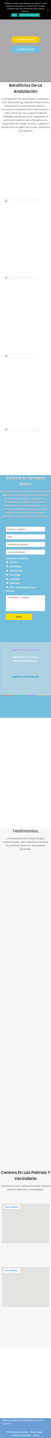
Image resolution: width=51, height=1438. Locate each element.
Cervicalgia (15, 575)
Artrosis (13, 562)
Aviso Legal (36, 1432)
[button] (25, 39)
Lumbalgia (14, 579)
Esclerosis (14, 583)
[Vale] (47, 9)
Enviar (19, 616)
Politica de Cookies (21, 1435)
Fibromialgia (15, 566)
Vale (14, 15)
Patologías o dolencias (17, 558)
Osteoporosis (16, 570)
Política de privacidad (17, 1432)
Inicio (36, 1435)
